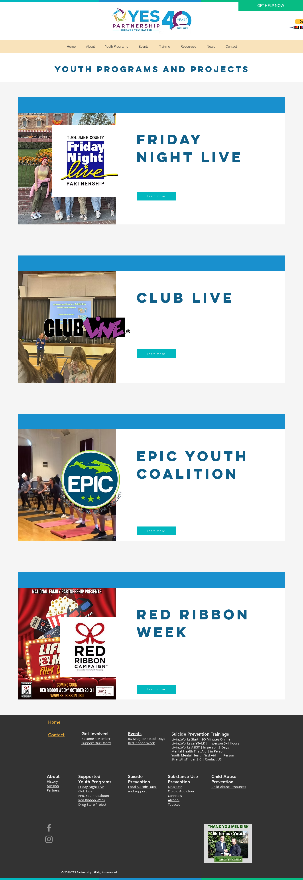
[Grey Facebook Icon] (49, 828)
